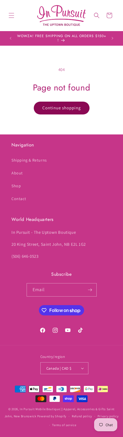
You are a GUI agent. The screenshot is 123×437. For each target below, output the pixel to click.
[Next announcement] (112, 38)
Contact (18, 198)
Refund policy (82, 416)
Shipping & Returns (29, 160)
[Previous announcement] (10, 38)
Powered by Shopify (52, 416)
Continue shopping (61, 107)
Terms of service (64, 425)
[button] (11, 15)
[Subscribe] (90, 290)
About (17, 173)
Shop (16, 185)
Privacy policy (108, 416)
